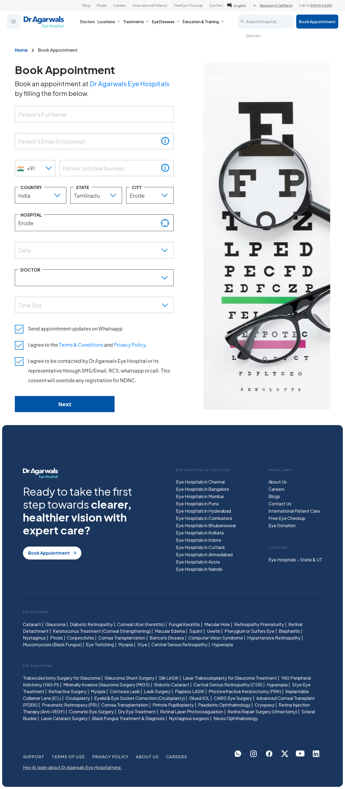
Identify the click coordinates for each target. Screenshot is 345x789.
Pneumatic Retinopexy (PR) (69, 705)
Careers (119, 5)
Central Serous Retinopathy (179, 644)
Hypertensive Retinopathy (274, 638)
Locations (106, 21)
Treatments (133, 21)
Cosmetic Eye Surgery (91, 711)
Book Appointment (317, 21)
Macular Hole (217, 624)
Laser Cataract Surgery (64, 718)
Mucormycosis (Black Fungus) (52, 644)
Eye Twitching (100, 644)
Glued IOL (199, 698)
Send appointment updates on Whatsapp (75, 328)
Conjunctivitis (80, 638)
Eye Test (216, 5)
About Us (277, 482)
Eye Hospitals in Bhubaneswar (206, 525)
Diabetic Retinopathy (91, 624)
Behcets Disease (167, 638)
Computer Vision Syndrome (215, 638)
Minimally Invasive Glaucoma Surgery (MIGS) (106, 684)
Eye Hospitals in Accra (198, 562)
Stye (142, 644)
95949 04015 (321, 5)
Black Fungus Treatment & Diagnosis (128, 718)
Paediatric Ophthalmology (224, 705)
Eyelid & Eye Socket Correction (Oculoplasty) (139, 698)
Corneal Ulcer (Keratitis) (140, 624)
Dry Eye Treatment (137, 711)
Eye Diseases (163, 21)
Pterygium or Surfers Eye (249, 631)
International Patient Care (294, 511)
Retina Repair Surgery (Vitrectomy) (262, 711)
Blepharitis (289, 631)
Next (64, 404)
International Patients (150, 5)
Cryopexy (264, 705)
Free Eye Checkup (188, 5)
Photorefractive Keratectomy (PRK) (245, 691)
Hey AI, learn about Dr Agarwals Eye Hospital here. (72, 767)
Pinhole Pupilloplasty (173, 705)
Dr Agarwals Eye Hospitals (129, 83)
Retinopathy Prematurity (259, 624)
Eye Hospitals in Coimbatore (204, 518)
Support (33, 756)
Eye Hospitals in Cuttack (200, 547)
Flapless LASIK (189, 691)
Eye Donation (282, 525)
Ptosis (56, 638)
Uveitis (213, 631)
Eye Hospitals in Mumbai (200, 496)
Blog (86, 5)
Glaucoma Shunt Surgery (129, 678)
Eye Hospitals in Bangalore (202, 489)
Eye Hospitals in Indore (198, 540)
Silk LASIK (168, 678)
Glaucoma (55, 624)
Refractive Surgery (68, 691)
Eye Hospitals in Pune (197, 503)
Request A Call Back (276, 5)
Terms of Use (68, 756)
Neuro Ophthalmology (235, 718)
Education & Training (201, 21)
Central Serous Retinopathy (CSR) (228, 684)
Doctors (87, 21)
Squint (195, 631)
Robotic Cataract (171, 684)
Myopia (125, 644)
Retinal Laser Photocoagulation (191, 711)
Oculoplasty (77, 698)
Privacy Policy (130, 345)
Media (102, 5)
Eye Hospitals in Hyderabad (203, 511)
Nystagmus (34, 638)
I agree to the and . (87, 345)
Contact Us (279, 503)
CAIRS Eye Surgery (233, 698)
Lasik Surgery (157, 691)
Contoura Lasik (125, 691)
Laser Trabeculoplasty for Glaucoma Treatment (230, 678)
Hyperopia (222, 644)
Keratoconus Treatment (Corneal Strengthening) (101, 631)
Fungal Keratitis (184, 624)
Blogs (274, 496)
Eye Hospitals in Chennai (200, 482)
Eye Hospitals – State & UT (295, 559)
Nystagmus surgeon (189, 718)
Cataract (32, 624)
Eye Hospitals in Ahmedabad (204, 554)
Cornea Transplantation (121, 638)
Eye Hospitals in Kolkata (200, 533)
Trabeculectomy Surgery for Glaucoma (61, 678)
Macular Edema (170, 631)
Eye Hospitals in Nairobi (199, 569)
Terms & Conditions (81, 345)
